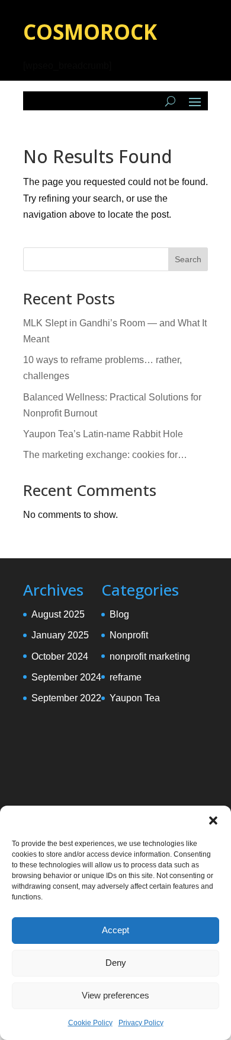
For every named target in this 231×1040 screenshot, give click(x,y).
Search (188, 259)
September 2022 (66, 698)
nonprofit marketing (150, 656)
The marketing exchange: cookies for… (105, 455)
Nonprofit (129, 635)
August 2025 (58, 614)
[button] (213, 820)
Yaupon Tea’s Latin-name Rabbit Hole (103, 434)
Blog (119, 614)
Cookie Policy (90, 1023)
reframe (126, 677)
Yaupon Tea (135, 698)
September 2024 (66, 677)
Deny (115, 963)
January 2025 (60, 635)
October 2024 (59, 656)
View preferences (115, 995)
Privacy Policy (140, 1023)
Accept (115, 930)
